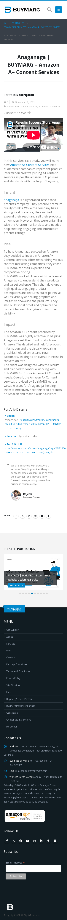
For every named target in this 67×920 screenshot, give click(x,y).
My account (12, 726)
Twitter (22, 515)
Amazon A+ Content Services (22, 106)
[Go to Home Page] (5, 23)
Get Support (12, 629)
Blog (8, 650)
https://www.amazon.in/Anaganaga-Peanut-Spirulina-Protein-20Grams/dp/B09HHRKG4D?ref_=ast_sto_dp (32, 424)
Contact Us (12, 712)
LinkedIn (29, 515)
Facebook (16, 515)
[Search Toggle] (49, 9)
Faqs (9, 692)
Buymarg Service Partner (19, 698)
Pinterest (35, 515)
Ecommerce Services (49, 106)
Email (42, 515)
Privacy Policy (13, 678)
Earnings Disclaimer (16, 664)
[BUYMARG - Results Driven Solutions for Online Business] (22, 9)
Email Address (15, 862)
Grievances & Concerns (18, 719)
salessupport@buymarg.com (31, 770)
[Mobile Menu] (58, 9)
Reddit (55, 841)
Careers (10, 657)
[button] (20, 593)
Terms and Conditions (18, 671)
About (9, 636)
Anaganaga (11, 200)
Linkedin (41, 841)
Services (10, 643)
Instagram (34, 841)
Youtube (27, 841)
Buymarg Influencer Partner (20, 705)
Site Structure (13, 685)
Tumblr (48, 515)
